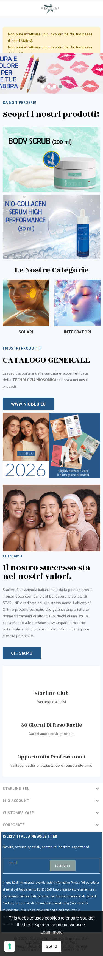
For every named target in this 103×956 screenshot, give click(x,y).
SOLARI (25, 332)
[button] (28, 404)
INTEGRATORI (77, 332)
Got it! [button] (51, 946)
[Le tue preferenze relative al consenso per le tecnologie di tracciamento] (9, 946)
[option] (51, 73)
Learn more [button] (51, 932)
